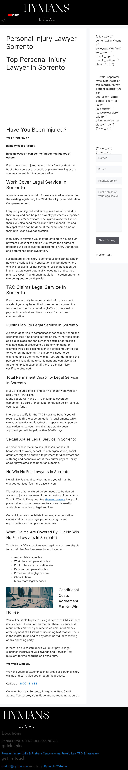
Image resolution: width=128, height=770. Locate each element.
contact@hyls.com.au (15, 766)
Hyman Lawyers (55, 499)
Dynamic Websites (55, 766)
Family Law (69, 753)
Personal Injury (11, 753)
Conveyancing (52, 753)
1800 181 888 (28, 683)
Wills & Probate (32, 753)
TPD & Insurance (88, 753)
